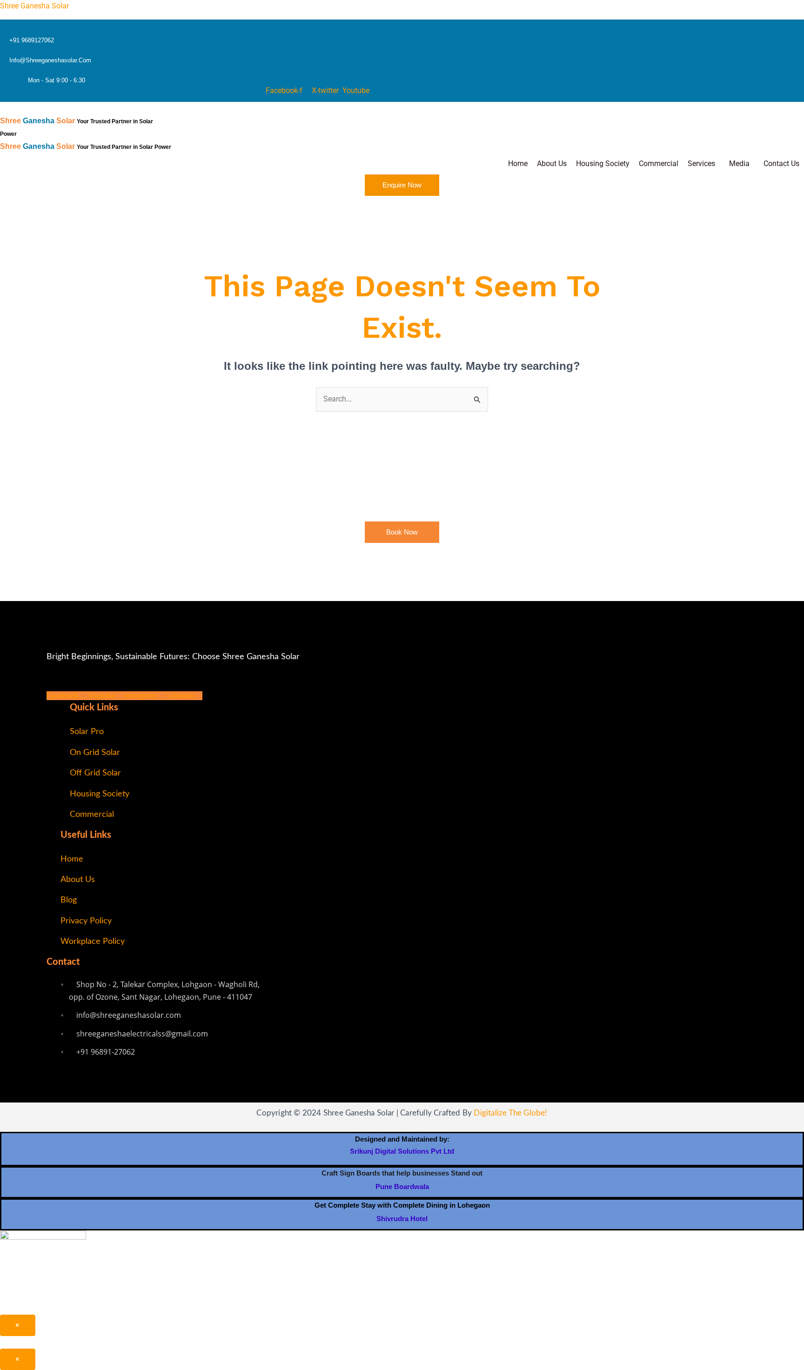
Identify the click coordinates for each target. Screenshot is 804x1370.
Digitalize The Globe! (510, 1113)
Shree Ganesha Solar (34, 5)
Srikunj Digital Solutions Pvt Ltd (402, 1151)
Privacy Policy (86, 921)
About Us (552, 163)
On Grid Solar (95, 752)
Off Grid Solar (95, 773)
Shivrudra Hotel (402, 1219)
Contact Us (781, 163)
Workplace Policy (92, 941)
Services (701, 163)
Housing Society (603, 163)
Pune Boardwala (402, 1186)
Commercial (658, 163)
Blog (68, 900)
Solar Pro (87, 732)
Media (739, 163)
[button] (703, 163)
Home (518, 163)
